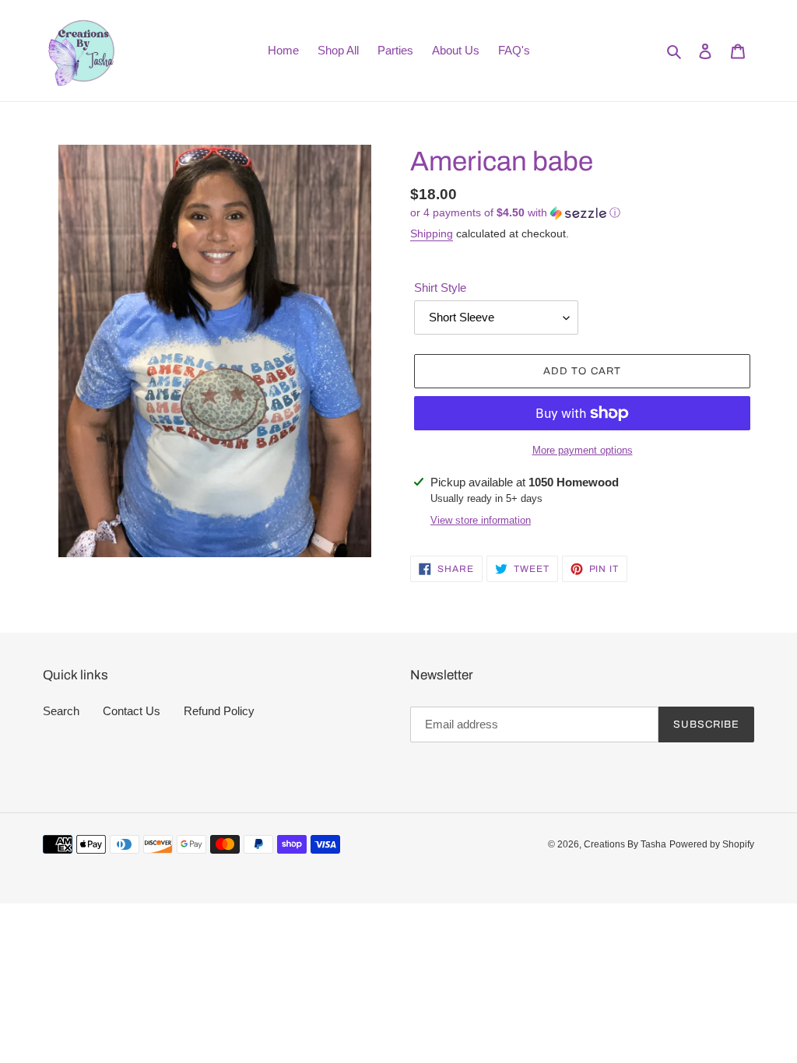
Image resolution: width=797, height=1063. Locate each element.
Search (61, 710)
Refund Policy (219, 710)
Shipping (431, 233)
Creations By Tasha (625, 844)
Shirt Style (440, 287)
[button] (515, 212)
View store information (480, 520)
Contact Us (131, 710)
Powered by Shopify (711, 844)
